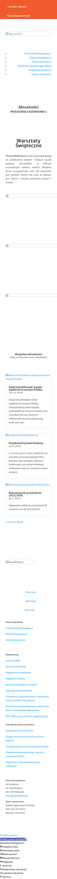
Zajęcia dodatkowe (41, 74)
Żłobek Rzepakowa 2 (40, 57)
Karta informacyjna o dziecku (21, 684)
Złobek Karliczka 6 (15, 640)
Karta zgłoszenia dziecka (19, 690)
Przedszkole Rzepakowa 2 (37, 53)
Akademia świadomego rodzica (34, 66)
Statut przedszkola (16, 666)
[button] (13, 839)
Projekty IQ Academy (40, 70)
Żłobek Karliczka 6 (41, 61)
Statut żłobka (13, 660)
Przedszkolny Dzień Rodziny (26, 443)
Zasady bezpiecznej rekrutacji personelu (27, 746)
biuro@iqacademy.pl (17, 795)
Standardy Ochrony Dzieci (19, 730)
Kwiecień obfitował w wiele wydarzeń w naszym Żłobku (26, 388)
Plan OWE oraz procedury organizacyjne (27, 716)
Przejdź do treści (9, 835)
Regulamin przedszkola (18, 672)
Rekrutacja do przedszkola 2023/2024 (25, 494)
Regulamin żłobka (15, 678)
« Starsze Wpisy (14, 521)
